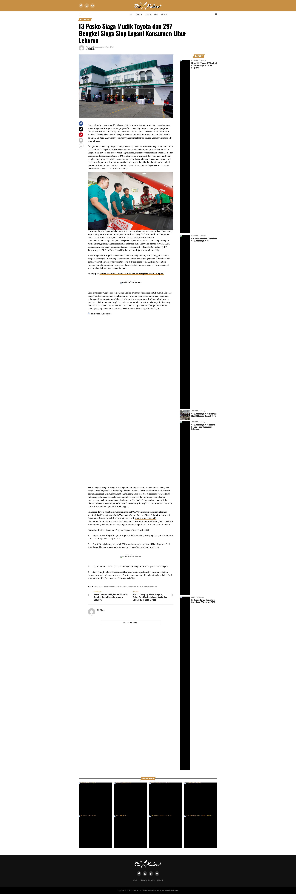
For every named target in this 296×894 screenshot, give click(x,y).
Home (130, 14)
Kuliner (148, 14)
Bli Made (91, 49)
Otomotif (139, 14)
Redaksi (160, 880)
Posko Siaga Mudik (128, 586)
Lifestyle (164, 14)
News (156, 14)
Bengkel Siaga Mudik (110, 586)
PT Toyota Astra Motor (147, 586)
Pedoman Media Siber (147, 880)
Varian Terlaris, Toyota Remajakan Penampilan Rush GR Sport (132, 273)
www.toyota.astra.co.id (145, 518)
